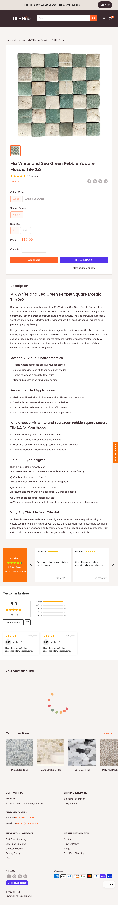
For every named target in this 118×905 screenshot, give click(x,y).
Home (8, 40)
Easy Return (70, 803)
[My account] (104, 18)
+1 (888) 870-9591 (24, 817)
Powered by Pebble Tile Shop (19, 896)
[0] (110, 18)
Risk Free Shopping (16, 839)
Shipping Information (74, 799)
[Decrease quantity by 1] (25, 249)
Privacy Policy (13, 853)
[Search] (93, 18)
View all (108, 733)
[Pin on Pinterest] (95, 181)
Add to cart (34, 260)
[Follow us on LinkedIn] (25, 876)
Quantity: (15, 249)
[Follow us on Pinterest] (20, 876)
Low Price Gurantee (16, 844)
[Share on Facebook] (89, 181)
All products (19, 40)
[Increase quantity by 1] (43, 249)
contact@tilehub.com (27, 823)
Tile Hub (14, 181)
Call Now (104, 5)
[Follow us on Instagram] (14, 876)
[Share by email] (106, 181)
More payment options (84, 268)
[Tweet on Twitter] (100, 181)
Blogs (67, 848)
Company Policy (14, 848)
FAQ (8, 858)
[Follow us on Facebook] (9, 876)
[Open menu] (7, 18)
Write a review (13, 622)
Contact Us (69, 839)
